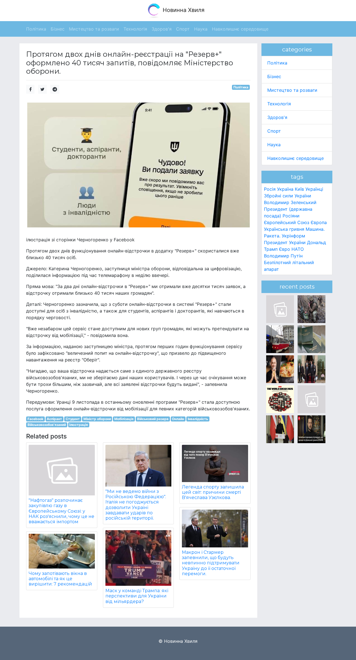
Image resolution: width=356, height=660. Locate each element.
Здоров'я (277, 117)
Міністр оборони (97, 419)
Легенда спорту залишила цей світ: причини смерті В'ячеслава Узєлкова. (213, 492)
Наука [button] (200, 29)
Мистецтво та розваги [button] (94, 29)
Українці (314, 189)
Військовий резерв (153, 419)
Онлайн (178, 419)
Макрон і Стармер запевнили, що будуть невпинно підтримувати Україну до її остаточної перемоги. (210, 563)
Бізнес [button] (58, 29)
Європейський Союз (286, 222)
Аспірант (54, 419)
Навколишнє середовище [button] (240, 29)
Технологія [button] (135, 29)
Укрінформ (293, 236)
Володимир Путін (283, 256)
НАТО (297, 249)
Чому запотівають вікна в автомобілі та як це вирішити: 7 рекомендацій (60, 579)
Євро (284, 249)
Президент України (285, 242)
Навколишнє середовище (295, 158)
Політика (240, 87)
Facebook (35, 419)
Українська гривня (284, 229)
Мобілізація (124, 419)
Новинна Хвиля (182, 10)
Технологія (279, 103)
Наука (274, 144)
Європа (319, 222)
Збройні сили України (287, 196)
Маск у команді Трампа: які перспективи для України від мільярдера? (136, 596)
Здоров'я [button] (162, 29)
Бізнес (274, 76)
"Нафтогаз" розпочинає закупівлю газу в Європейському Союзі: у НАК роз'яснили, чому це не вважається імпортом (61, 511)
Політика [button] (36, 29)
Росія (270, 189)
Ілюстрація (78, 425)
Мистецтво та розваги (292, 90)
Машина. (315, 229)
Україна (285, 189)
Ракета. (272, 236)
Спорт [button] (183, 29)
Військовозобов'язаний (47, 425)
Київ (299, 189)
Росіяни (291, 216)
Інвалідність (198, 419)
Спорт (274, 131)
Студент (73, 419)
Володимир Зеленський (290, 202)
